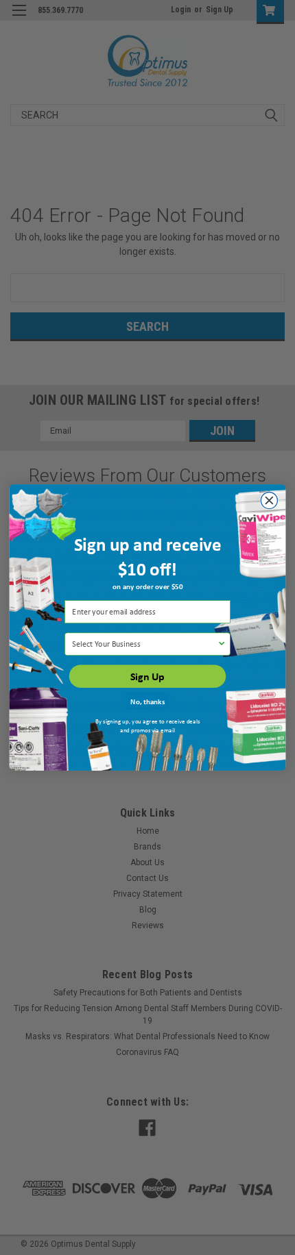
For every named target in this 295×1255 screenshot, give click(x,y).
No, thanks (147, 701)
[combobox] (144, 644)
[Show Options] (221, 644)
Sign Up (147, 676)
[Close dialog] (269, 500)
